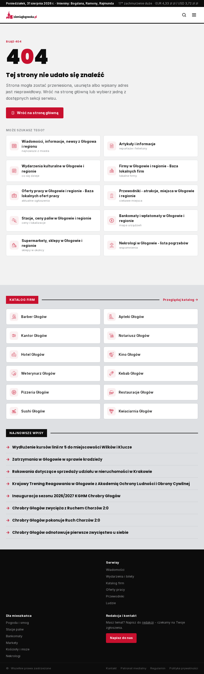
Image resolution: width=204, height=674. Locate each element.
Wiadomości (115, 570)
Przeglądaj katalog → (180, 300)
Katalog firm (115, 583)
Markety (12, 643)
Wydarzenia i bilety (120, 576)
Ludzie (111, 603)
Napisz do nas (121, 638)
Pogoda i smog (17, 623)
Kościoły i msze (17, 649)
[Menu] (194, 15)
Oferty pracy (115, 589)
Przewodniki (115, 596)
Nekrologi (13, 656)
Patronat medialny (133, 668)
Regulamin (157, 668)
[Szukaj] (184, 14)
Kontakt (111, 668)
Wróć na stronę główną (37, 113)
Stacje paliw (15, 629)
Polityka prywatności (183, 668)
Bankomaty (14, 636)
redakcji (148, 622)
